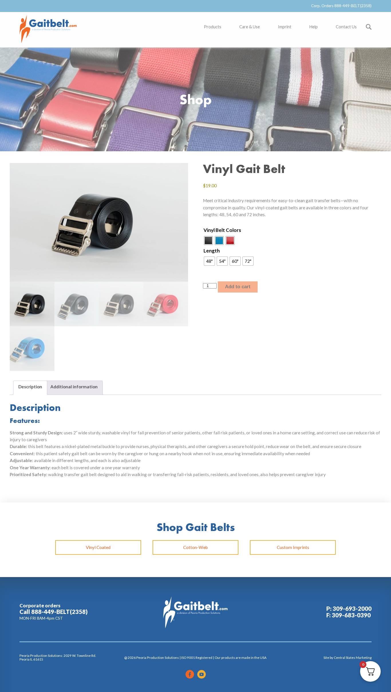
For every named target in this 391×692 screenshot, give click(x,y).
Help (313, 26)
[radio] (208, 240)
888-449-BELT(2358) (353, 5)
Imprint (284, 26)
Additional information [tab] (74, 386)
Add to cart (237, 286)
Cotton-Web (195, 547)
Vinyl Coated (98, 547)
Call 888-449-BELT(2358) (53, 611)
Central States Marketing (353, 657)
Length (212, 251)
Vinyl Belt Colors (222, 230)
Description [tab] (30, 386)
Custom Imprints (293, 547)
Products (212, 26)
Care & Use (249, 26)
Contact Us (346, 26)
